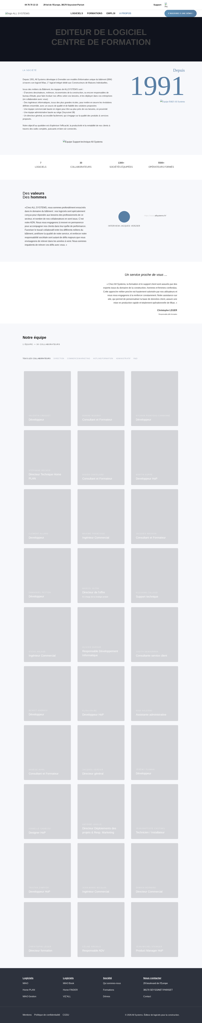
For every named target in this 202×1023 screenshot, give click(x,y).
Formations (108, 990)
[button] (167, 4)
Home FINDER (70, 990)
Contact (147, 996)
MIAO (25, 983)
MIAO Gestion (29, 996)
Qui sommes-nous (112, 983)
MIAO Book (68, 983)
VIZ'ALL (67, 996)
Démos (106, 996)
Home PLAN (29, 990)
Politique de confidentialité (47, 1015)
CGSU (66, 1015)
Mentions (27, 1015)
